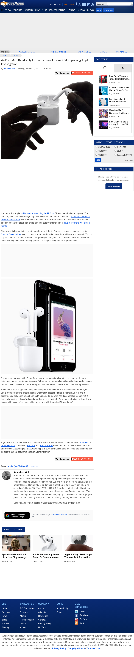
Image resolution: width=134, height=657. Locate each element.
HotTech (42, 627)
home (5, 55)
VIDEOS (81, 10)
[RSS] (92, 4)
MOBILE (39, 10)
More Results (129, 160)
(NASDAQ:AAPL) (22, 466)
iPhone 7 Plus (46, 445)
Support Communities (11, 234)
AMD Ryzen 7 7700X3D (58, 52)
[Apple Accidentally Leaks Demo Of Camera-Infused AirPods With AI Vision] (47, 543)
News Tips (43, 616)
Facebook (84, 615)
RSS (81, 623)
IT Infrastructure (27, 620)
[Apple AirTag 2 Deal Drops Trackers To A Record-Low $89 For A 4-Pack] (78, 543)
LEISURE (71, 10)
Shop (98, 10)
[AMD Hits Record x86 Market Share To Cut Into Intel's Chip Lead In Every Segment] (103, 90)
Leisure (23, 623)
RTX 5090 (102, 151)
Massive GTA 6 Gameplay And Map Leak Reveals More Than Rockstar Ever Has (118, 111)
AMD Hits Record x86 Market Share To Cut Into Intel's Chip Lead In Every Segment (119, 89)
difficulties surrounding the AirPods (38, 213)
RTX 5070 (102, 155)
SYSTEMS (29, 10)
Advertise (42, 612)
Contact (41, 620)
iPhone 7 (31, 445)
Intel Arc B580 (103, 147)
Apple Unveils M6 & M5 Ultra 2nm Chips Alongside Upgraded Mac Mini (16, 556)
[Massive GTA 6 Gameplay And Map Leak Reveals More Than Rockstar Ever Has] (103, 113)
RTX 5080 (121, 147)
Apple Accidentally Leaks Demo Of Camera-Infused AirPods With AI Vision (46, 556)
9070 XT (121, 151)
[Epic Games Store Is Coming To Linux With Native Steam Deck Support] (103, 125)
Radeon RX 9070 (124, 155)
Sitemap (5, 627)
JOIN (59, 5)
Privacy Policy (44, 623)
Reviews (6, 612)
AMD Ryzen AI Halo (84, 52)
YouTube (83, 619)
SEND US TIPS (69, 5)
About (41, 608)
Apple (10, 466)
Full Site (5, 623)
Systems (24, 612)
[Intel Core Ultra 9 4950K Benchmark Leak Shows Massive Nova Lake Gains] (103, 102)
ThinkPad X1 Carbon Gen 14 (28, 52)
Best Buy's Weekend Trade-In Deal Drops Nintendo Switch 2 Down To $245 (118, 77)
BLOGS (90, 10)
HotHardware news (60, 514)
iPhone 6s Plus (8, 445)
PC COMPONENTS (13, 10)
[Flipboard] (88, 4)
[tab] (105, 68)
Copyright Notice (76, 648)
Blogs (4, 620)
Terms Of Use (93, 648)
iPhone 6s (83, 442)
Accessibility (62, 608)
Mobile (23, 616)
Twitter (82, 611)
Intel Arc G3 (103, 52)
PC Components (27, 608)
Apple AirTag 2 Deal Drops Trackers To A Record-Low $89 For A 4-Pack (78, 556)
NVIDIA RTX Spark (122, 52)
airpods (34, 466)
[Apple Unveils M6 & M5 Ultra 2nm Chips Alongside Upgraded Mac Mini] (16, 543)
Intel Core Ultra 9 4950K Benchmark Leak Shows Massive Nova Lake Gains (119, 100)
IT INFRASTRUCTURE (55, 10)
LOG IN (52, 5)
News (16, 55)
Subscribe (108, 10)
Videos (23, 627)
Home (4, 608)
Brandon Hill (21, 472)
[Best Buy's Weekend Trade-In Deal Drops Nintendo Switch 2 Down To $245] (103, 79)
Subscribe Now (114, 186)
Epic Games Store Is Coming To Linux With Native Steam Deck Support (119, 123)
